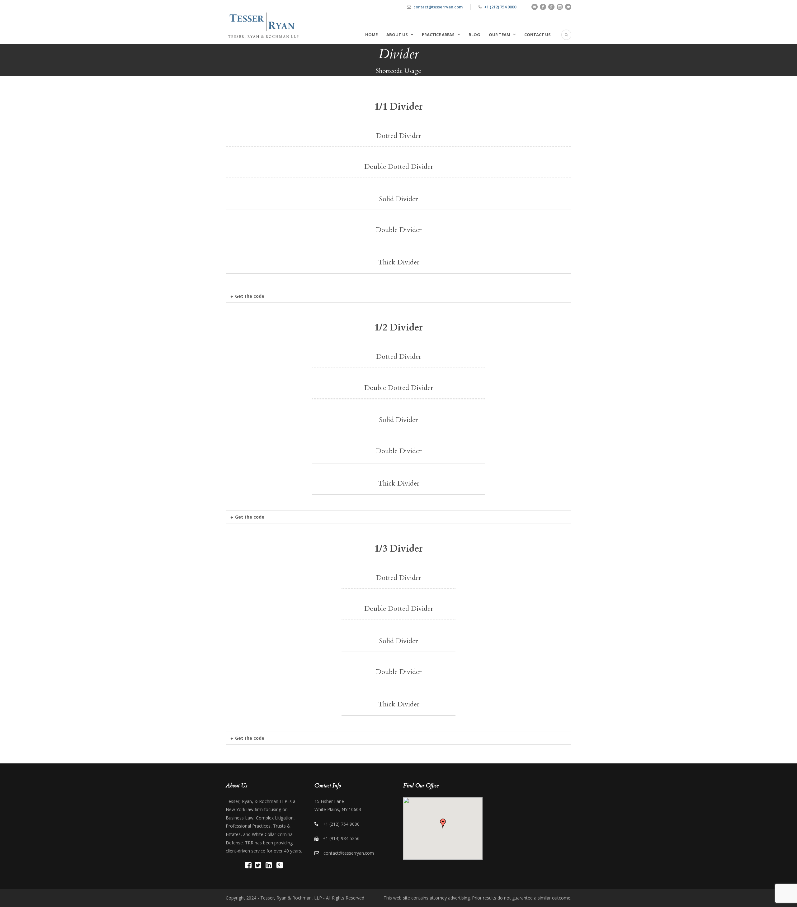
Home (371, 34)
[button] (443, 824)
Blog (474, 34)
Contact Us (537, 34)
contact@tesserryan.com (438, 7)
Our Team (499, 34)
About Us (397, 34)
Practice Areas (438, 34)
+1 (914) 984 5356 (341, 838)
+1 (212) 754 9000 (500, 7)
